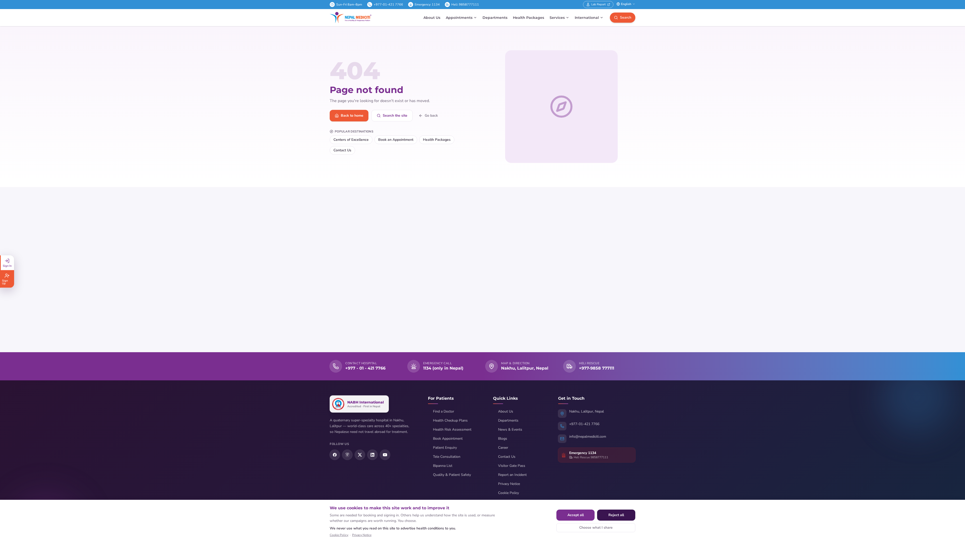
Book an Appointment (395, 139)
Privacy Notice (509, 483)
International (587, 18)
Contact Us (342, 150)
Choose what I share (596, 527)
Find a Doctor (443, 411)
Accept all (575, 515)
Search (625, 17)
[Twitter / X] (360, 455)
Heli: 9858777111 (465, 4)
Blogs (502, 438)
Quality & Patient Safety (452, 474)
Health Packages (528, 18)
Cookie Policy (508, 492)
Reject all (616, 515)
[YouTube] (385, 455)
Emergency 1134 (582, 452)
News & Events (510, 429)
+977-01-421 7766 (388, 4)
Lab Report (598, 4)
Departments (494, 18)
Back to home (352, 115)
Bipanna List (442, 465)
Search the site (395, 115)
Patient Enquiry (445, 447)
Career (503, 447)
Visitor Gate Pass (511, 465)
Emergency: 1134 (427, 4)
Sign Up (5, 282)
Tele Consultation (446, 456)
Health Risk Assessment (452, 429)
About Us (431, 18)
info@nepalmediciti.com (587, 436)
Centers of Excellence (351, 139)
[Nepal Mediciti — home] (350, 18)
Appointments (459, 18)
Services (557, 18)
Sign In (7, 266)
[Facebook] (335, 455)
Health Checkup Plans (450, 420)
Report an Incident (512, 474)
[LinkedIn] (372, 455)
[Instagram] (347, 455)
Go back (431, 115)
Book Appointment (448, 438)
